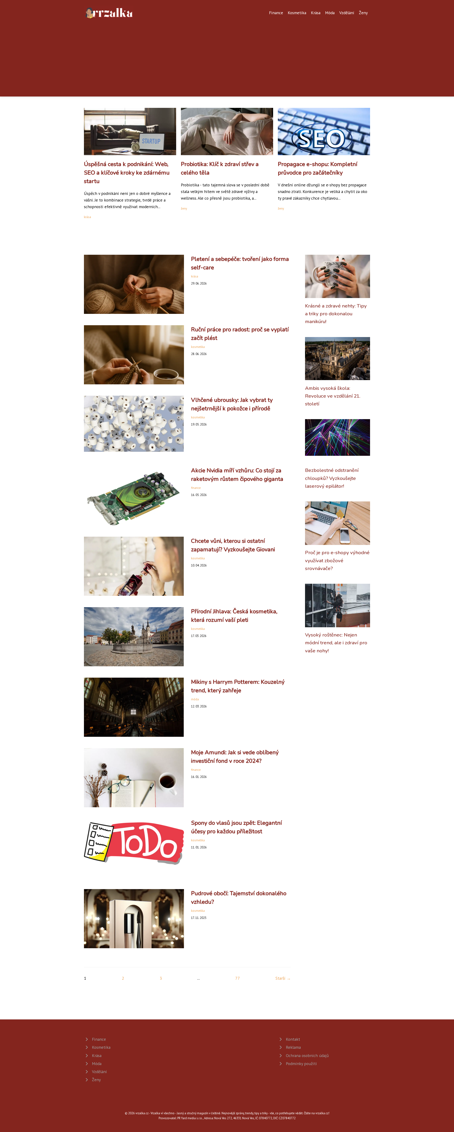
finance (196, 488)
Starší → (283, 978)
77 (237, 978)
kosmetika (198, 347)
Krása (315, 12)
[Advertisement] (227, 55)
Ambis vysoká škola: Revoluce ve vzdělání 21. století (332, 396)
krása (87, 217)
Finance (276, 12)
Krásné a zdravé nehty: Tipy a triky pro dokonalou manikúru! (336, 314)
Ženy (363, 12)
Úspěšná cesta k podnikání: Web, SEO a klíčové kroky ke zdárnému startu (127, 172)
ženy (184, 208)
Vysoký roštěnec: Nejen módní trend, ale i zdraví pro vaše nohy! (336, 643)
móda (195, 699)
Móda (330, 12)
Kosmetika (297, 12)
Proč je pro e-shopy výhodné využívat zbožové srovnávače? (337, 560)
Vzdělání (346, 12)
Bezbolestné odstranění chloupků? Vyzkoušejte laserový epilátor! (331, 478)
